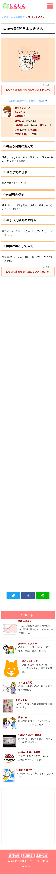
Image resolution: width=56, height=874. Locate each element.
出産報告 (20, 17)
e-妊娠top (7, 17)
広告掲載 (41, 855)
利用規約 (28, 855)
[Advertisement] (28, 310)
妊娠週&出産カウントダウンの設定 (27, 100)
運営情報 (14, 855)
